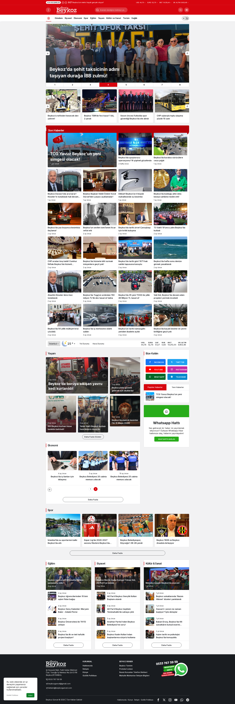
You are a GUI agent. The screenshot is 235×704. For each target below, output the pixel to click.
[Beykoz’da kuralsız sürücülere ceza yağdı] (170, 150)
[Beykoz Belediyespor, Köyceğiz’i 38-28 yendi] (135, 530)
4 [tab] (108, 84)
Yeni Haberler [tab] (178, 387)
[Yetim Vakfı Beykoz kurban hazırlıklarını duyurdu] (93, 414)
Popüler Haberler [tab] (155, 387)
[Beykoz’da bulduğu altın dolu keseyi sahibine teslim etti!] (170, 185)
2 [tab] (72, 84)
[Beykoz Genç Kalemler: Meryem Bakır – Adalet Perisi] (68, 609)
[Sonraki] (65, 2)
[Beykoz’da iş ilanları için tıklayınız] (62, 467)
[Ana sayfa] (48, 18)
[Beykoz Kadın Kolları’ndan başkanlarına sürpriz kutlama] (117, 634)
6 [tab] (144, 84)
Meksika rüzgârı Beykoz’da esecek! (163, 583)
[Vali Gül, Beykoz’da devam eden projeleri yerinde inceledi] (170, 286)
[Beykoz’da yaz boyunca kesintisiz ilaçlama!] (64, 219)
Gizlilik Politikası (12, 695)
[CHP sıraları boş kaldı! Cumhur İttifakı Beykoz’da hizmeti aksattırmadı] (64, 252)
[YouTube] (175, 700)
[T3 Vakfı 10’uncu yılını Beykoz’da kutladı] (170, 219)
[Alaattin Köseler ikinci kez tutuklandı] (64, 286)
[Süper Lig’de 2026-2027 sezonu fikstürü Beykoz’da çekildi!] (99, 530)
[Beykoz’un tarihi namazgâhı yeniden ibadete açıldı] (135, 320)
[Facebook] (158, 700)
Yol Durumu (84, 344)
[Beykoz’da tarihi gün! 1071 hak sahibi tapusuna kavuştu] (135, 252)
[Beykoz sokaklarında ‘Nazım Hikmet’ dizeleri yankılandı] (166, 596)
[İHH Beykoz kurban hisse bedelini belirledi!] (61, 414)
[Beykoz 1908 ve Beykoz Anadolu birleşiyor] (172, 530)
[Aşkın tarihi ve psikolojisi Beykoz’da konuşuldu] (166, 634)
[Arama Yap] (180, 9)
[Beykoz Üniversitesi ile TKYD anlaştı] (68, 621)
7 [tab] (162, 84)
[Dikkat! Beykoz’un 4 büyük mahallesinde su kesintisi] (135, 185)
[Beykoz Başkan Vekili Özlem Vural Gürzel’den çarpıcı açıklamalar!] (100, 185)
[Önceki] (62, 2)
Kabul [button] (30, 695)
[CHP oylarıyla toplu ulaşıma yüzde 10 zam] (172, 106)
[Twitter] (164, 700)
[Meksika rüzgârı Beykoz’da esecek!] (166, 578)
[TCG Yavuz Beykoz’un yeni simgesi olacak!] (166, 396)
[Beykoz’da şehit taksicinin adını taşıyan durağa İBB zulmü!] (117, 53)
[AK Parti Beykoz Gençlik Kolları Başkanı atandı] (117, 596)
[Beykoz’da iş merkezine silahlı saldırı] (100, 320)
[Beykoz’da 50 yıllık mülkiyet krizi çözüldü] (64, 320)
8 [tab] (180, 84)
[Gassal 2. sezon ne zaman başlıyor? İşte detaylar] (166, 609)
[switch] (185, 18)
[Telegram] (187, 700)
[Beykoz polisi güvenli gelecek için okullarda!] (125, 375)
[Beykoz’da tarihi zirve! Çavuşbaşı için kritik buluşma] (135, 219)
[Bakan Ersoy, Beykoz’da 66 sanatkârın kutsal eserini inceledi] (166, 621)
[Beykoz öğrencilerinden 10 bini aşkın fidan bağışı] (68, 596)
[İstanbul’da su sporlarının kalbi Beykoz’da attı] (63, 530)
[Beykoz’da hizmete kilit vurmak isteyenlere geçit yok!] (100, 252)
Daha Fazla (93, 499)
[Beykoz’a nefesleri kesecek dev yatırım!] (63, 106)
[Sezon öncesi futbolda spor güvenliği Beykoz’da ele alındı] (136, 106)
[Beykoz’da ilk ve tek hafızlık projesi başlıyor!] (68, 634)
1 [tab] (54, 84)
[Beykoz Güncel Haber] (66, 9)
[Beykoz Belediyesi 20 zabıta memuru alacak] (93, 467)
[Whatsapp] (181, 700)
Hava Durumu (98, 344)
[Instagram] (170, 700)
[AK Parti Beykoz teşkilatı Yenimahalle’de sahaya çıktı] (117, 609)
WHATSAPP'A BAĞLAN (166, 439)
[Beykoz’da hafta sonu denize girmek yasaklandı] (170, 252)
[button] (186, 9)
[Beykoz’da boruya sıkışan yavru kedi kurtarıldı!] (77, 375)
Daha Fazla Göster (93, 437)
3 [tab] (90, 84)
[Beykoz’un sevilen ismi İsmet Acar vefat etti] (100, 219)
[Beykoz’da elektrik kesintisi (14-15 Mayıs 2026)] (125, 411)
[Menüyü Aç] (48, 9)
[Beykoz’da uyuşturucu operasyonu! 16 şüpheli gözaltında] (135, 150)
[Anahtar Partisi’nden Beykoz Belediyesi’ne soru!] (117, 621)
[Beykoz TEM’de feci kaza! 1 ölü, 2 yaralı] (99, 106)
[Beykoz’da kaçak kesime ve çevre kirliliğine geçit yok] (170, 320)
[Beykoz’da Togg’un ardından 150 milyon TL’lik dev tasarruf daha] (100, 286)
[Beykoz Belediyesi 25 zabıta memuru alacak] (123, 467)
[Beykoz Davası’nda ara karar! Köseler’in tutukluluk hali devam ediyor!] (64, 185)
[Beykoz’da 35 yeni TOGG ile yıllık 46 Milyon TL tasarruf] (135, 286)
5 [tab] (126, 84)
